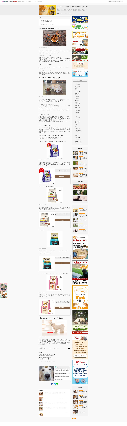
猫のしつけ (78, 107)
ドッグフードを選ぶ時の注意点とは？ (46, 21)
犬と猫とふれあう (79, 130)
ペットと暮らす (78, 117)
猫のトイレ (78, 105)
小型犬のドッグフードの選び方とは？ (46, 20)
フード (77, 135)
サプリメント (78, 139)
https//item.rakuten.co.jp (43, 204)
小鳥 (76, 124)
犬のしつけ (78, 89)
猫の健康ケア (78, 108)
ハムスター (78, 122)
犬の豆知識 (78, 94)
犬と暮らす (78, 84)
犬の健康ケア (78, 93)
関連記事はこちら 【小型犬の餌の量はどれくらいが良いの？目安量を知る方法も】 (49, 348)
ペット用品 (78, 137)
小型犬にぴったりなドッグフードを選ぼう (47, 24)
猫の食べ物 (78, 103)
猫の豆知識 (78, 110)
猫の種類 (77, 112)
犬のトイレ (78, 88)
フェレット (78, 121)
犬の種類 (77, 96)
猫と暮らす (78, 102)
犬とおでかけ (78, 91)
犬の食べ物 (78, 86)
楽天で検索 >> (62, 176)
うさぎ (77, 119)
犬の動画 (77, 98)
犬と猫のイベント (79, 131)
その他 (77, 126)
